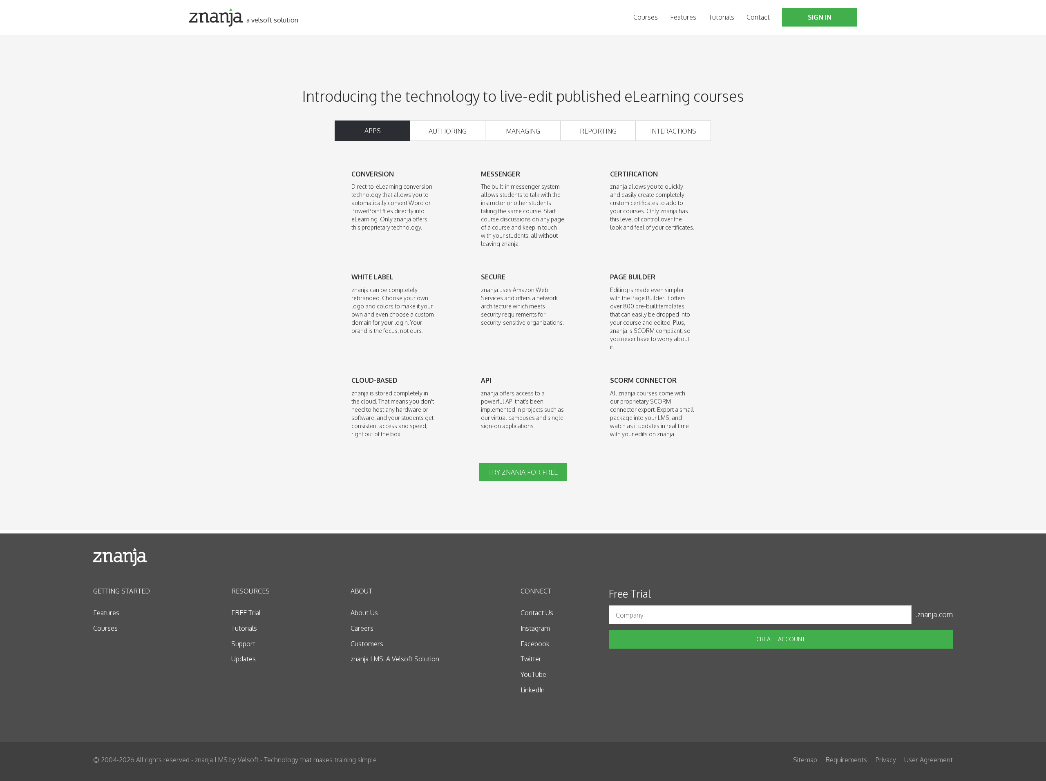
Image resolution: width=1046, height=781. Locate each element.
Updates (243, 659)
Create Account (780, 639)
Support (243, 644)
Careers (362, 628)
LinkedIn (533, 690)
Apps (372, 131)
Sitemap (805, 760)
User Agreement (928, 760)
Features (683, 17)
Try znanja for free (523, 472)
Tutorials (721, 17)
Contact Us (537, 613)
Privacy (885, 760)
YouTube (533, 674)
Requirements (846, 760)
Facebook (535, 644)
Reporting (598, 131)
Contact (758, 17)
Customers (367, 644)
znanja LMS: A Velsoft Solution (395, 659)
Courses (645, 17)
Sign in (819, 17)
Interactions (673, 131)
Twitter (531, 659)
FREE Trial (246, 613)
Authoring (448, 131)
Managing (523, 131)
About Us (364, 613)
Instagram (535, 628)
